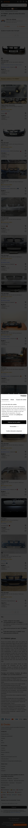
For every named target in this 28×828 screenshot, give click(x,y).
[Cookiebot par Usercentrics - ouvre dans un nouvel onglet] (20, 396)
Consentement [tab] (5, 399)
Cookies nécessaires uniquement (14, 430)
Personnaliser (13, 426)
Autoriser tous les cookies (14, 422)
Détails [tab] (12, 399)
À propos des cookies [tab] (21, 399)
